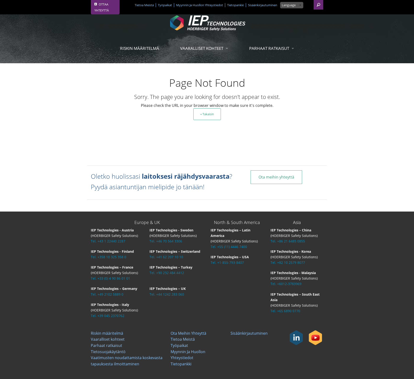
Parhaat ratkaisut (269, 48)
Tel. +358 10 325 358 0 (108, 257)
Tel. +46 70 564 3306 (166, 241)
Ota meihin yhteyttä (276, 177)
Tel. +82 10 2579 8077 (287, 262)
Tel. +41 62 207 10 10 (166, 257)
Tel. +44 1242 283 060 (167, 294)
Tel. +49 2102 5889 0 (107, 294)
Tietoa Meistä (144, 5)
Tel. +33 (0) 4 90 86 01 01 (110, 278)
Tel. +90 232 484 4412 (167, 272)
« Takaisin (207, 114)
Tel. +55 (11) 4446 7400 (229, 246)
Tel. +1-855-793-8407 (227, 262)
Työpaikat (165, 5)
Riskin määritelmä (139, 48)
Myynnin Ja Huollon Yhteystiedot (199, 5)
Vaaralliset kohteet (201, 48)
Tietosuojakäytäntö (108, 351)
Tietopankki (235, 5)
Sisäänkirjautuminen (262, 5)
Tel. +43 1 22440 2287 (108, 241)
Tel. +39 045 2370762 (107, 315)
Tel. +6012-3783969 (285, 283)
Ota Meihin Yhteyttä (188, 333)
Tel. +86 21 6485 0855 (287, 241)
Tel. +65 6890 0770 (285, 311)
